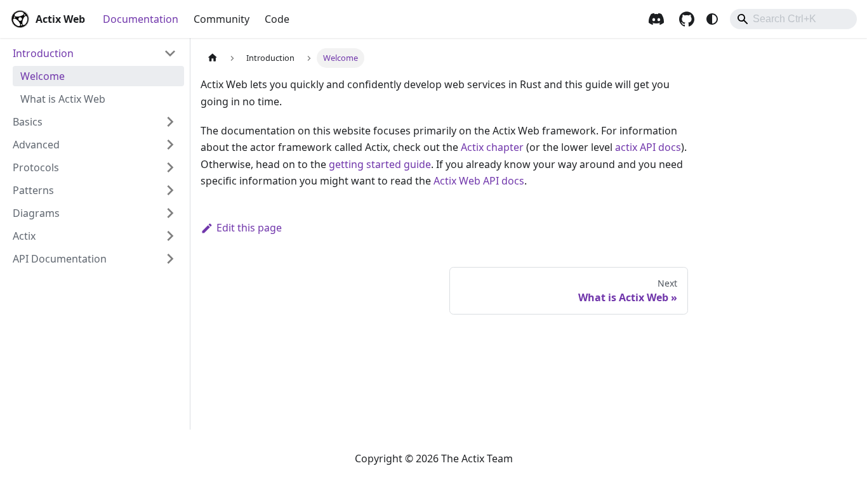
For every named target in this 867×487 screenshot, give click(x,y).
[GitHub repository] (687, 19)
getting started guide (380, 164)
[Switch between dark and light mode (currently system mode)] (712, 19)
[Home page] (213, 58)
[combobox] (793, 19)
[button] (94, 53)
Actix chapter (492, 147)
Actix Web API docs (479, 181)
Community (221, 19)
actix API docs (648, 147)
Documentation (140, 19)
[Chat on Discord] (656, 19)
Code (277, 19)
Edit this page (249, 228)
